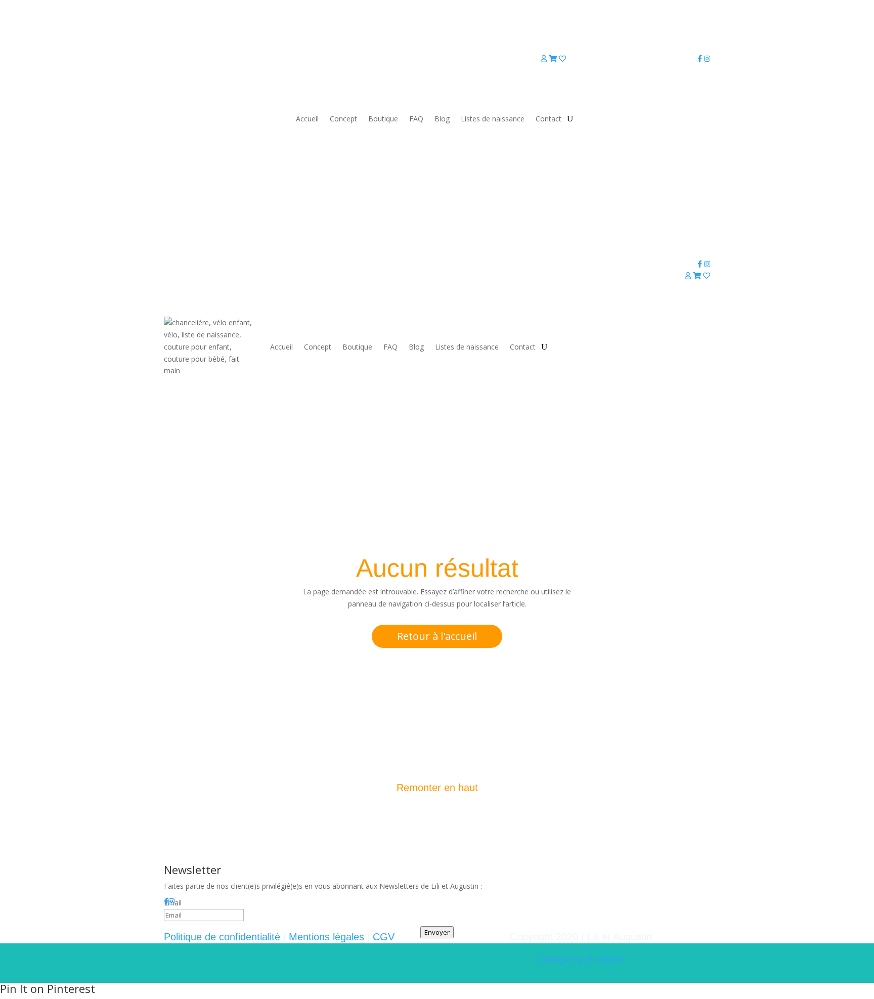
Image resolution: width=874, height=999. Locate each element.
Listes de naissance (493, 118)
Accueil (307, 118)
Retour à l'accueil (437, 636)
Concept (343, 118)
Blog (442, 118)
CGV (384, 936)
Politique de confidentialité (222, 936)
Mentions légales (326, 936)
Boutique (383, 118)
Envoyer (437, 932)
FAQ (416, 118)
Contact (548, 118)
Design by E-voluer (581, 959)
